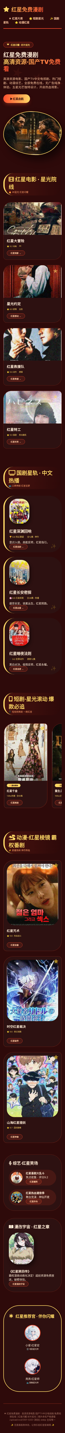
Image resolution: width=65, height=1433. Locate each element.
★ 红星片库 (16, 18)
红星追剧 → (18, 547)
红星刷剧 (15, 803)
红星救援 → (16, 379)
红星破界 (15, 1041)
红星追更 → (18, 669)
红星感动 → (16, 316)
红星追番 (15, 945)
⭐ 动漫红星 (22, 22)
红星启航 (18, 98)
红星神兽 (15, 1137)
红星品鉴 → (18, 608)
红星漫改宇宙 (19, 1284)
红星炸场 (34, 1201)
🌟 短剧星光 (36, 18)
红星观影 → (16, 253)
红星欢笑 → (16, 442)
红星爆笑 (34, 1182)
